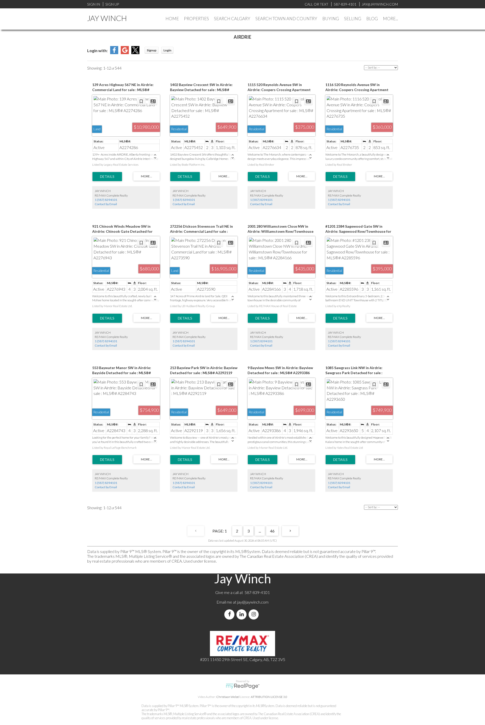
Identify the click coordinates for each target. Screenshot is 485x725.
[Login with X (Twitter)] (135, 52)
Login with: (97, 50)
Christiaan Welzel (227, 697)
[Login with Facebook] (114, 52)
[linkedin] (242, 614)
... (260, 530)
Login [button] (167, 50)
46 (272, 530)
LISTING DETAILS (107, 176)
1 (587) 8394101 (106, 200)
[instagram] (255, 614)
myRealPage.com (243, 686)
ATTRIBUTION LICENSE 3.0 (269, 697)
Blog (372, 18)
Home (172, 18)
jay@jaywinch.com (253, 602)
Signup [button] (151, 50)
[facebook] (230, 614)
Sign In (93, 4)
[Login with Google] (125, 52)
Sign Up (112, 4)
